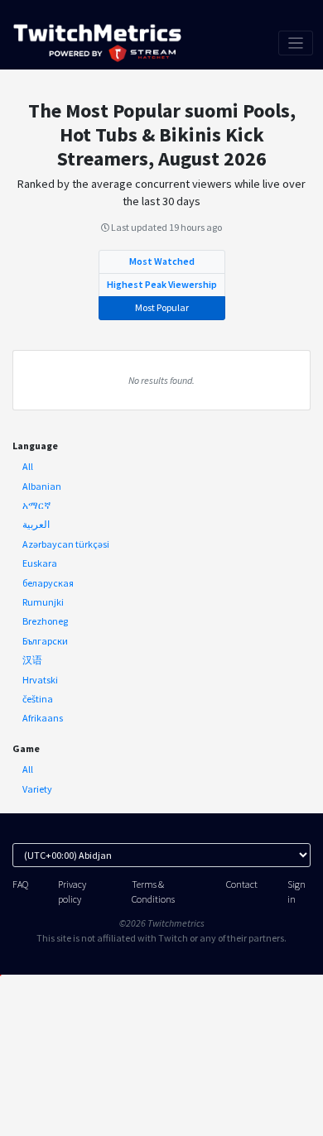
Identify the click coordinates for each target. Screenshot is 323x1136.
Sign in (296, 891)
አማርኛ (36, 505)
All (27, 466)
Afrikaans (42, 718)
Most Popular (162, 307)
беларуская (48, 583)
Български (45, 641)
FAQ (20, 884)
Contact (242, 884)
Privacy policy (72, 891)
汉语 (32, 660)
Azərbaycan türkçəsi (65, 544)
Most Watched (162, 261)
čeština (37, 699)
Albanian (41, 486)
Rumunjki (43, 602)
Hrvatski (40, 679)
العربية (36, 524)
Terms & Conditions (153, 891)
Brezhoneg (45, 621)
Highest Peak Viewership (162, 284)
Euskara (39, 563)
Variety (37, 789)
